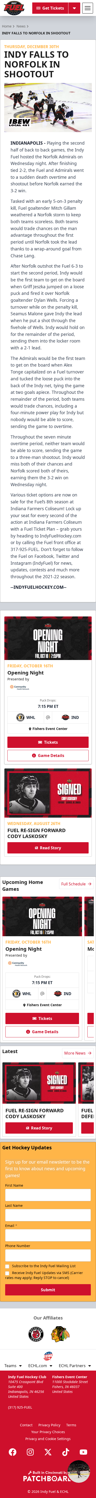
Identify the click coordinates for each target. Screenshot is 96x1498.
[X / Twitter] (48, 1452)
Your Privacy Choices (48, 1431)
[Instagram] (30, 1452)
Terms (71, 1425)
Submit (48, 1289)
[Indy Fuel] (14, 8)
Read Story (50, 848)
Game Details (51, 755)
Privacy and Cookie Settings (48, 1438)
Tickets (51, 742)
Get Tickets (53, 8)
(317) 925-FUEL (20, 1407)
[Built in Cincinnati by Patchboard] (48, 1476)
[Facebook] (12, 1452)
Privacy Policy (49, 1425)
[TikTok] (66, 1452)
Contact (26, 1425)
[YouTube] (83, 1452)
